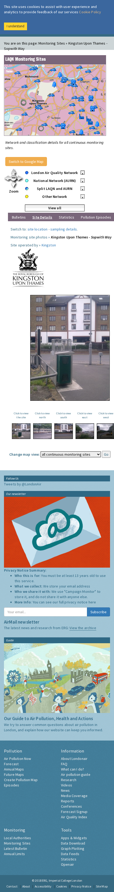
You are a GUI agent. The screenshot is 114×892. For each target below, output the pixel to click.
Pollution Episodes (96, 217)
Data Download (73, 843)
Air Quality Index (74, 817)
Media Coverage (74, 795)
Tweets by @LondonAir (22, 484)
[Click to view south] (63, 431)
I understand (15, 26)
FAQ (64, 764)
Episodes (11, 785)
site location (38, 229)
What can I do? (72, 769)
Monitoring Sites (17, 843)
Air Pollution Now (17, 758)
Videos (66, 785)
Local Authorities (17, 838)
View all (54, 208)
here (92, 602)
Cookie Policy (90, 12)
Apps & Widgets (74, 838)
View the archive (82, 627)
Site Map (102, 886)
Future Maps (14, 774)
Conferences (71, 806)
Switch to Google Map (26, 161)
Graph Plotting (72, 848)
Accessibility (43, 886)
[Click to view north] (42, 431)
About (26, 886)
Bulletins (19, 217)
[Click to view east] (85, 431)
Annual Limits (14, 853)
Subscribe (98, 612)
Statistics (66, 217)
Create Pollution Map (21, 779)
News (65, 790)
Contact (11, 886)
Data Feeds (70, 853)
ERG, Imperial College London (62, 880)
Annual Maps (14, 769)
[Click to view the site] (21, 431)
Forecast (11, 764)
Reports (67, 801)
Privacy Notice (81, 886)
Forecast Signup (74, 811)
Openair (67, 864)
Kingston (49, 245)
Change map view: (24, 454)
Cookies (61, 886)
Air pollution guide (75, 774)
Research (68, 779)
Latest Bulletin (15, 848)
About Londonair (74, 758)
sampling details (63, 229)
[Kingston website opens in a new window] (28, 267)
